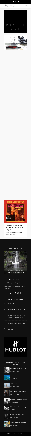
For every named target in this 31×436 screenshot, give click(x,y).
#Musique (8, 186)
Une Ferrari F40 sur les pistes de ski (16, 309)
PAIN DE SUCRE (11, 329)
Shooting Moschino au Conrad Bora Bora (19, 422)
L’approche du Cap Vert (12, 191)
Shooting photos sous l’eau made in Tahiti (19, 376)
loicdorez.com (22, 433)
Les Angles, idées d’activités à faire (16, 323)
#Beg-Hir (8, 124)
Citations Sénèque (11, 303)
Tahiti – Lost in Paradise (15, 383)
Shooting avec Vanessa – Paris (17, 414)
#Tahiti (12, 220)
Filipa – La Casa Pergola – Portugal (18, 407)
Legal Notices (8, 433)
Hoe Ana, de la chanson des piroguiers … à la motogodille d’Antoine (14, 227)
